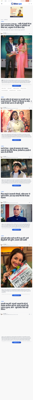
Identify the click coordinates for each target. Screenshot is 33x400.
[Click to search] (29, 4)
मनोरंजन (6, 19)
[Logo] (16, 3)
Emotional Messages (5, 90)
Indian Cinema (4, 88)
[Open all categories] (2, 4)
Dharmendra (9, 88)
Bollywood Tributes (23, 88)
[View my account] (31, 4)
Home (2, 19)
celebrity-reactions (16, 88)
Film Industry (19, 90)
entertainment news (12, 90)
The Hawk (4, 107)
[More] (29, 33)
